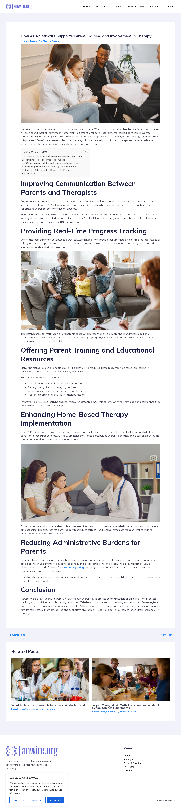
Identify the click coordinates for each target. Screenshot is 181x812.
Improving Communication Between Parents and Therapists (56, 156)
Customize (18, 800)
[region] (37, 789)
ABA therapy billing (73, 567)
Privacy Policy (130, 759)
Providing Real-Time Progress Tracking (44, 160)
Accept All (55, 800)
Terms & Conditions (133, 763)
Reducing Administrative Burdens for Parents (48, 170)
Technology (101, 6)
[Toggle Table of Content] (84, 152)
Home (86, 6)
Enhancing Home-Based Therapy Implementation (50, 166)
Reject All (37, 800)
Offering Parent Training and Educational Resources (51, 163)
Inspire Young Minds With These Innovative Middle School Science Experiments (126, 706)
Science (116, 6)
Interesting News (134, 6)
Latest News (29, 41)
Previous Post (15, 634)
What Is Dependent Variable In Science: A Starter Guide (48, 705)
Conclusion (30, 173)
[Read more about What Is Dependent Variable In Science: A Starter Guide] (50, 679)
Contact (168, 6)
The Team (154, 6)
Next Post (168, 634)
